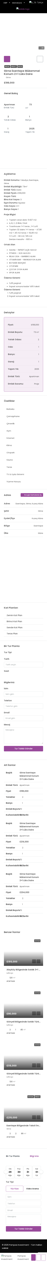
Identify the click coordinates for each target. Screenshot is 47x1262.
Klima (9, 445)
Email (7, 712)
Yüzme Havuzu (14, 481)
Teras (9, 467)
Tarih (6, 659)
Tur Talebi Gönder (23, 748)
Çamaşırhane (13, 416)
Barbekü (10, 409)
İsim (6, 688)
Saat (6, 671)
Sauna (10, 459)
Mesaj (7, 724)
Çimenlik (10, 423)
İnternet (10, 438)
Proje (7, 66)
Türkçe (40, 2)
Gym (9, 430)
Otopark (10, 452)
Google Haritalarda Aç (33, 495)
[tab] (7, 59)
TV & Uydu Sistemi (15, 474)
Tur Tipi (8, 652)
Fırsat (13, 66)
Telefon (8, 700)
